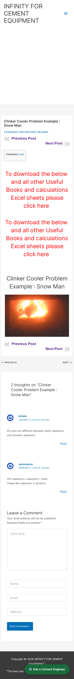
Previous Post (24, 138)
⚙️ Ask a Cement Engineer (47, 669)
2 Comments (11, 132)
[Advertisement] (37, 66)
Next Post (54, 143)
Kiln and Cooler (28, 132)
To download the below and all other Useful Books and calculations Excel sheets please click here (37, 189)
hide (21, 154)
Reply (63, 443)
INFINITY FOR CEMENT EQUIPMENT (23, 13)
